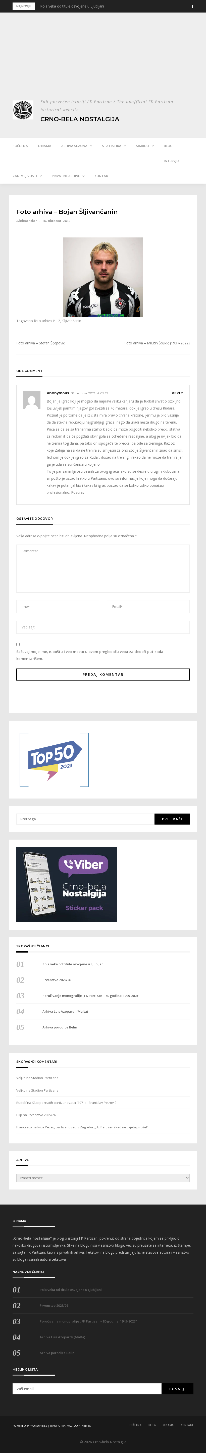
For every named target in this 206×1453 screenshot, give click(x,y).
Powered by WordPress (30, 1425)
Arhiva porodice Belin (59, 1027)
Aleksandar (26, 221)
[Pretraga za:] (85, 819)
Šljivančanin (71, 320)
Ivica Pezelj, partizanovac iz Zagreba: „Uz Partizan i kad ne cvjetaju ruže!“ (92, 1127)
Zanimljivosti (25, 176)
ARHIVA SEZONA (74, 146)
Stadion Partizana (45, 1078)
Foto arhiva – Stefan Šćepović (40, 343)
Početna (20, 146)
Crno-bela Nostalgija (79, 119)
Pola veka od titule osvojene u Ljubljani (72, 6)
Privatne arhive (66, 176)
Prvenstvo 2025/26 (56, 980)
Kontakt (102, 176)
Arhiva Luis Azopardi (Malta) (65, 1011)
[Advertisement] (103, 60)
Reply (177, 393)
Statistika (111, 146)
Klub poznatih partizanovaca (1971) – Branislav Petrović (74, 1102)
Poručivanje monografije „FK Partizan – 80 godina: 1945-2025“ (90, 995)
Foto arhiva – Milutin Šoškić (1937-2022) (157, 343)
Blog (168, 146)
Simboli (142, 146)
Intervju (171, 161)
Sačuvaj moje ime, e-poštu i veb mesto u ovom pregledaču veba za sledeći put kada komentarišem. (89, 655)
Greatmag (65, 1425)
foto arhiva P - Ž (47, 320)
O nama (44, 146)
